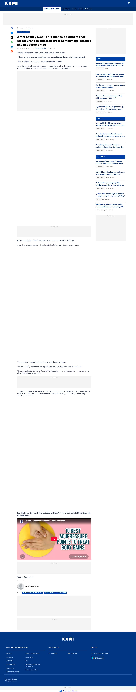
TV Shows (88, 9)
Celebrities (65, 9)
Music (81, 9)
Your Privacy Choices (70, 691)
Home (19, 28)
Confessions (100, 69)
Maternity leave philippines (33, 592)
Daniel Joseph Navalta (40, 48)
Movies (74, 9)
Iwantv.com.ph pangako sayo (55, 592)
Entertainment (52, 9)
